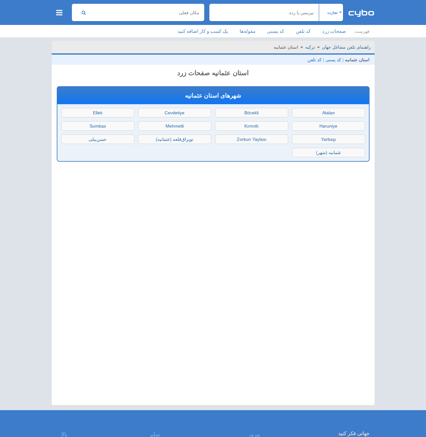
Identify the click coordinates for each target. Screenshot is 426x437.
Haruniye (328, 126)
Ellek (97, 112)
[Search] (84, 12)
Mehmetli (175, 126)
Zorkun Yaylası (251, 139)
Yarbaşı (328, 139)
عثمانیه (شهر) (328, 152)
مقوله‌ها (247, 31)
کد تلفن (303, 31)
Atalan (328, 112)
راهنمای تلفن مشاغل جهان (346, 47)
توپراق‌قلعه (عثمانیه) (174, 139)
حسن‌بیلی (98, 139)
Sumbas (98, 126)
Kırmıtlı (251, 126)
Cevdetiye (174, 112)
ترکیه (310, 47)
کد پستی (275, 31)
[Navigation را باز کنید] (59, 12)
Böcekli (251, 112)
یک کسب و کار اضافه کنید (203, 31)
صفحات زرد (334, 31)
